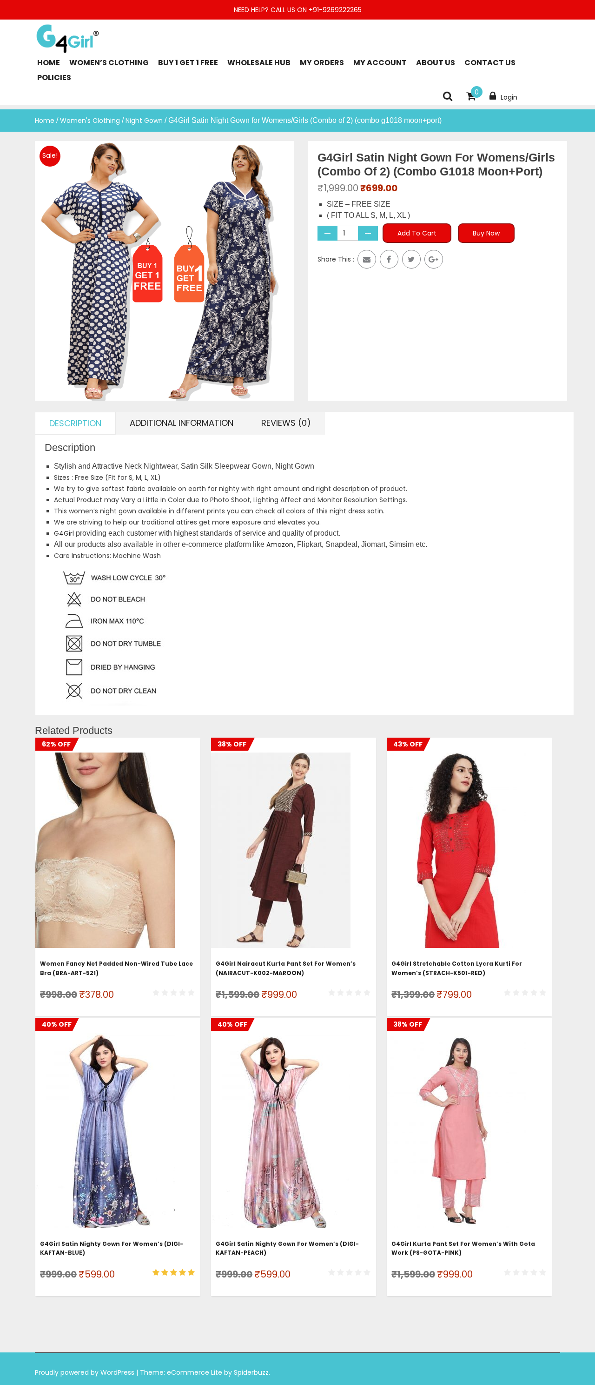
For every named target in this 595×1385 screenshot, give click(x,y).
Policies (54, 77)
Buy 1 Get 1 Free (188, 62)
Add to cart (416, 233)
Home (48, 62)
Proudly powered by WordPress (85, 1372)
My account (380, 62)
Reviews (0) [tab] (286, 423)
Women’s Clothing (109, 62)
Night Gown (144, 120)
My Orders (322, 62)
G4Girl (64, 533)
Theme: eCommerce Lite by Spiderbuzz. (205, 1372)
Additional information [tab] (181, 423)
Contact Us (490, 62)
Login (509, 97)
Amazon (279, 544)
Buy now (486, 233)
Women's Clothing (90, 120)
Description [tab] (75, 423)
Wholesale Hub (259, 62)
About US (435, 62)
